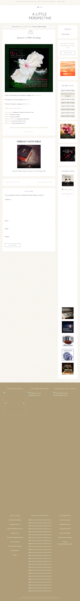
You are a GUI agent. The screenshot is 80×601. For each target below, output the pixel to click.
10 (48, 523)
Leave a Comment (29, 131)
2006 (29, 579)
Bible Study (29, 41)
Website (7, 236)
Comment (8, 199)
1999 (30, 588)
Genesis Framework (44, 598)
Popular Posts (15, 533)
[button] (15, 403)
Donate (15, 555)
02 (34, 520)
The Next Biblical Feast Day (15, 528)
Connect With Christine (15, 546)
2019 (30, 540)
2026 (29, 520)
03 (36, 520)
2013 (30, 558)
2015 (30, 552)
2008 (29, 573)
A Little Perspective (40, 16)
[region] (15, 403)
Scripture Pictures (15, 524)
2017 (30, 546)
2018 (30, 543)
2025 (30, 523)
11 (49, 523)
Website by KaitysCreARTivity (50, 596)
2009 (29, 570)
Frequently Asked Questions (15, 537)
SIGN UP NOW (67, 52)
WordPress (54, 598)
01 (32, 520)
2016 (30, 549)
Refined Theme (33, 598)
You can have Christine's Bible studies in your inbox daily (67, 45)
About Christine (15, 541)
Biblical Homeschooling (65, 537)
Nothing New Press (65, 524)
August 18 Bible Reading (67, 116)
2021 (30, 534)
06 (41, 520)
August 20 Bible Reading (68, 109)
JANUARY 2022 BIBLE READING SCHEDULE (20, 127)
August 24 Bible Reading (67, 90)
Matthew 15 (27, 104)
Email (7, 228)
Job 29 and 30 (37, 95)
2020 (29, 537)
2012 (30, 561)
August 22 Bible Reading (67, 102)
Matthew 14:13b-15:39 (11, 119)
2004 (29, 585)
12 (50, 523)
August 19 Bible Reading (67, 112)
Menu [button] (41, 7)
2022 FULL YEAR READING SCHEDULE (39, 127)
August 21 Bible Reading (67, 106)
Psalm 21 (27, 99)
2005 (29, 582)
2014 (30, 555)
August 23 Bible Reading (67, 99)
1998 (30, 591)
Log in (59, 598)
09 (46, 523)
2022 (30, 532)
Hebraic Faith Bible (65, 533)
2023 (30, 529)
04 (37, 520)
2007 (29, 576)
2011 (30, 564)
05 (39, 520)
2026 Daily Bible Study (15, 520)
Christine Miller (36, 596)
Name (7, 220)
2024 (29, 526)
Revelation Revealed (65, 528)
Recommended (15, 550)
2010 (30, 567)
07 (43, 520)
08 (44, 520)
